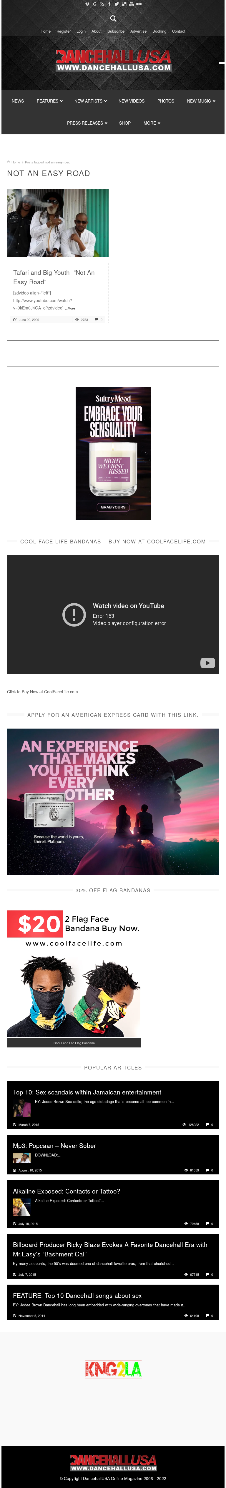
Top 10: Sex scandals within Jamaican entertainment (87, 1091)
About (97, 31)
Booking (159, 31)
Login (81, 31)
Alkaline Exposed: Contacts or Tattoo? (66, 1190)
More (179, 1101)
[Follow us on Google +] (94, 4)
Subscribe (115, 31)
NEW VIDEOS (131, 101)
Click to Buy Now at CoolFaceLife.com (42, 691)
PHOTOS (165, 101)
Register (63, 31)
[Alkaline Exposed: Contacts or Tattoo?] (22, 1206)
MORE (150, 123)
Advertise (138, 31)
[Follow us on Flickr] (138, 4)
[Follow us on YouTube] (131, 4)
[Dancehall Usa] (113, 59)
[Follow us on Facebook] (109, 4)
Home (46, 31)
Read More (88, 250)
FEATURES (47, 101)
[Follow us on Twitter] (116, 4)
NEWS (18, 101)
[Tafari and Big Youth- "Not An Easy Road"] (58, 222)
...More (70, 308)
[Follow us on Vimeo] (87, 4)
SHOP (125, 123)
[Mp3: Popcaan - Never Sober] (22, 1157)
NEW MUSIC (199, 101)
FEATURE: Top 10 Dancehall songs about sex (77, 1295)
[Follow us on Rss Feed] (102, 4)
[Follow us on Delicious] (124, 4)
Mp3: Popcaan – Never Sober (54, 1145)
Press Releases (85, 123)
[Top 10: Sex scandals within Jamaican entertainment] (22, 1107)
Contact (178, 31)
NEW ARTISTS (88, 101)
